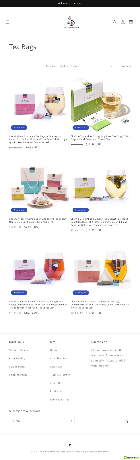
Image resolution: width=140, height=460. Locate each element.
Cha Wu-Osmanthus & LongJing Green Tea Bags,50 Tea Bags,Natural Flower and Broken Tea (100, 138)
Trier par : (51, 66)
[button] (8, 22)
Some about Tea (59, 399)
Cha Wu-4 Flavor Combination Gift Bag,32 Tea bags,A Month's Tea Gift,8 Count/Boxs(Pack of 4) (37, 220)
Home (53, 350)
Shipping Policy (18, 374)
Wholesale (56, 366)
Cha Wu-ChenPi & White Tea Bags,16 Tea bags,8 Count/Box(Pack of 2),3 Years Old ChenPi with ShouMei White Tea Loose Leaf (100, 304)
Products (55, 391)
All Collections (58, 358)
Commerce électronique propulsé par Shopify (87, 451)
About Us (55, 383)
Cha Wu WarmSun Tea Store (52, 451)
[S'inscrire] (71, 421)
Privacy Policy (17, 358)
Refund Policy (17, 366)
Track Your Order (60, 374)
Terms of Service (18, 350)
